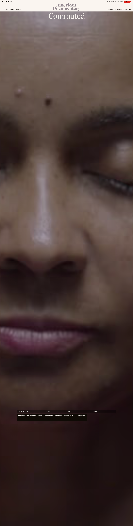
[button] (120, 9)
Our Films (11, 9)
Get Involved (110, 1)
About (126, 9)
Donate (127, 1)
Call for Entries (119, 1)
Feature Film (46, 411)
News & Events (112, 9)
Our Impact (18, 9)
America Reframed (23, 411)
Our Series (5, 9)
